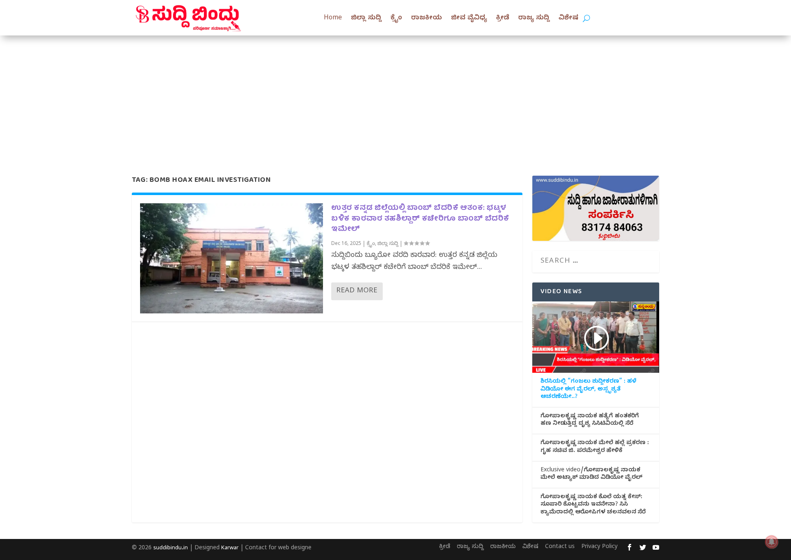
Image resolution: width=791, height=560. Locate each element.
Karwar (230, 548)
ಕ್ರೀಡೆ (502, 18)
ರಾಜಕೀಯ (426, 18)
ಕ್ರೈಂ (396, 18)
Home (333, 18)
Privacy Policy (599, 547)
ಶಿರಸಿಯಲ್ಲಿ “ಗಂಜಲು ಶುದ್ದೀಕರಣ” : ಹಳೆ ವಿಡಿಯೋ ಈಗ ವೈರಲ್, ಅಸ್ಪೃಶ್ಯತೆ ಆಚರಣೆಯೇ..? (589, 390)
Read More (356, 291)
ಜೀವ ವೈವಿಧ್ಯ (469, 18)
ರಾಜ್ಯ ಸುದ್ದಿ (534, 18)
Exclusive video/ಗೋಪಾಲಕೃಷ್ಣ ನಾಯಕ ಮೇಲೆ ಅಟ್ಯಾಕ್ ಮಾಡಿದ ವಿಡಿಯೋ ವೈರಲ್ (591, 474)
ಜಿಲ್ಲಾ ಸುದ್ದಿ (366, 18)
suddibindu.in (170, 548)
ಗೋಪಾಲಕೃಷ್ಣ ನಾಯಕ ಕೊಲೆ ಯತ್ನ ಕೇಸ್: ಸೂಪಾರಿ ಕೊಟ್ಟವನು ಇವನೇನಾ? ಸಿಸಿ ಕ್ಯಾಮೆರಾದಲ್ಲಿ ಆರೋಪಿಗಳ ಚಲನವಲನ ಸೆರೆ (593, 505)
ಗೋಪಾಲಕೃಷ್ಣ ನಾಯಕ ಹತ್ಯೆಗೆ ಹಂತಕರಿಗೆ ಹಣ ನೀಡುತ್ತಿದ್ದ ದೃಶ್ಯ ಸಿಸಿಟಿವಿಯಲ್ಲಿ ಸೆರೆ (590, 420)
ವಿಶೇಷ (568, 18)
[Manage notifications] (771, 541)
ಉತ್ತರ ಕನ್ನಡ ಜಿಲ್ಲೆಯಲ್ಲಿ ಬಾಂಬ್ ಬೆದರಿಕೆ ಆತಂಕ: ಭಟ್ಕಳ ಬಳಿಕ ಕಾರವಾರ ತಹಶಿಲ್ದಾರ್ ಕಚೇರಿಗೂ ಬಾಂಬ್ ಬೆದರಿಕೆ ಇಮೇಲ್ (420, 218)
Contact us (560, 547)
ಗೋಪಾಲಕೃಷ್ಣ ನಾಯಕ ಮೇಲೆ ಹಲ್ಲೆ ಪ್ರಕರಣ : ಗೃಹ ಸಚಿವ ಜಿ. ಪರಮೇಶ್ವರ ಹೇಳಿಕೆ (595, 447)
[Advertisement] (395, 97)
